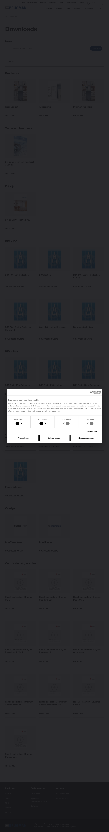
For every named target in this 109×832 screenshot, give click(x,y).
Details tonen (92, 431)
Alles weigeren (23, 438)
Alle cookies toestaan (86, 438)
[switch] (42, 423)
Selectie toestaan (54, 438)
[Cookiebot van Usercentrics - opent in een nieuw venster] (91, 392)
